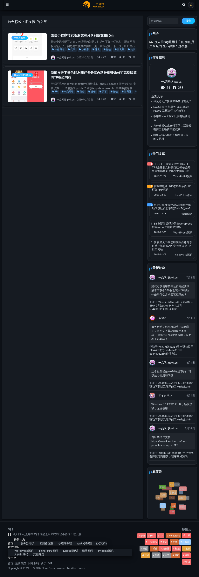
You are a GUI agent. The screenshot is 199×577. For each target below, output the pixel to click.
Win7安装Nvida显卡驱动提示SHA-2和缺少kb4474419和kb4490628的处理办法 (171, 305)
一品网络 (59, 49)
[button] (122, 57)
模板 (187, 548)
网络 (187, 555)
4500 (162, 487)
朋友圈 (120, 49)
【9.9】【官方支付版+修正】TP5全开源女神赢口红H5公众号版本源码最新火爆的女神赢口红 (171, 167)
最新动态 (187, 213)
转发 (133, 49)
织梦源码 (87, 550)
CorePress (48, 568)
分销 (93, 91)
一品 (187, 535)
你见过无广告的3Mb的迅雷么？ (172, 101)
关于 (10, 557)
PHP (152, 535)
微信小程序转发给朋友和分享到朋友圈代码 (82, 35)
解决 (187, 561)
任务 (82, 91)
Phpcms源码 (105, 550)
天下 (104, 91)
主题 (164, 542)
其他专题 (38, 554)
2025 (183, 499)
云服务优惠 (46, 543)
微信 (108, 49)
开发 (97, 49)
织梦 (167, 555)
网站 (177, 555)
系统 (157, 555)
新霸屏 (127, 91)
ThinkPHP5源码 (22, 75)
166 (172, 512)
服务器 (165, 548)
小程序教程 (19, 37)
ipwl (143, 535)
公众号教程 (84, 543)
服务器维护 (27, 543)
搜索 (188, 20)
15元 (182, 507)
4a (172, 485)
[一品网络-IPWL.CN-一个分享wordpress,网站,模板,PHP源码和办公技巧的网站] (95, 4)
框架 (177, 548)
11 (180, 491)
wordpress (174, 535)
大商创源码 (21, 554)
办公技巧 (101, 543)
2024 (183, 489)
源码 (146, 555)
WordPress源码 (182, 232)
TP (56, 91)
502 (164, 496)
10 (170, 507)
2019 (175, 484)
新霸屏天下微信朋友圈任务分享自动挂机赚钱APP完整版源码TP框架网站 (172, 246)
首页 (10, 543)
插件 (155, 548)
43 (158, 497)
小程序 (85, 49)
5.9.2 (174, 494)
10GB (170, 496)
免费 (175, 542)
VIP (16, 557)
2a (174, 507)
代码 (73, 49)
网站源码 (13, 547)
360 (163, 506)
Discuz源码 (70, 550)
